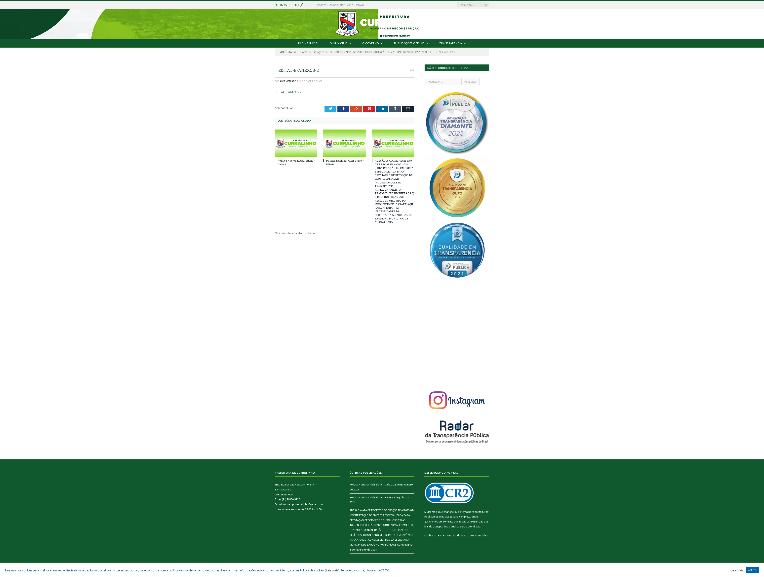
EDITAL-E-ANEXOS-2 (288, 92)
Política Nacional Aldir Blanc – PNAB (340, 5)
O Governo (370, 43)
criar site (448, 512)
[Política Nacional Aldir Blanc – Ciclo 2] (296, 143)
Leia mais (332, 570)
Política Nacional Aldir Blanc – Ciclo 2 (371, 484)
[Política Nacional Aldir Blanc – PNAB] (344, 143)
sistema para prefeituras (473, 512)
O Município (339, 43)
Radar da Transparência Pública (468, 535)
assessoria (452, 516)
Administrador (289, 81)
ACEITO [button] (752, 570)
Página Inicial (308, 43)
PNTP (441, 535)
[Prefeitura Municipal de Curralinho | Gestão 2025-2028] (382, 23)
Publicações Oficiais (409, 43)
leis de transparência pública (441, 526)
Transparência (450, 43)
